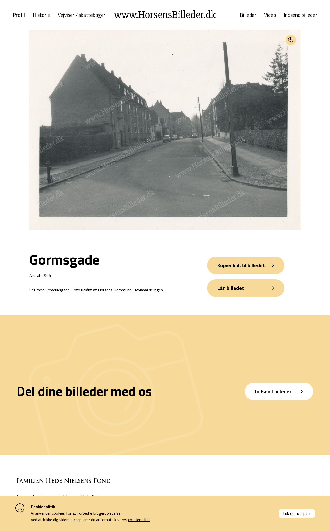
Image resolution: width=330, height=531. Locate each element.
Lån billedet (230, 288)
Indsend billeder (300, 15)
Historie (41, 15)
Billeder (248, 15)
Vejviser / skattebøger (81, 15)
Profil (19, 15)
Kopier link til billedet (241, 265)
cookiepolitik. (139, 520)
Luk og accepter (297, 513)
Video (270, 15)
